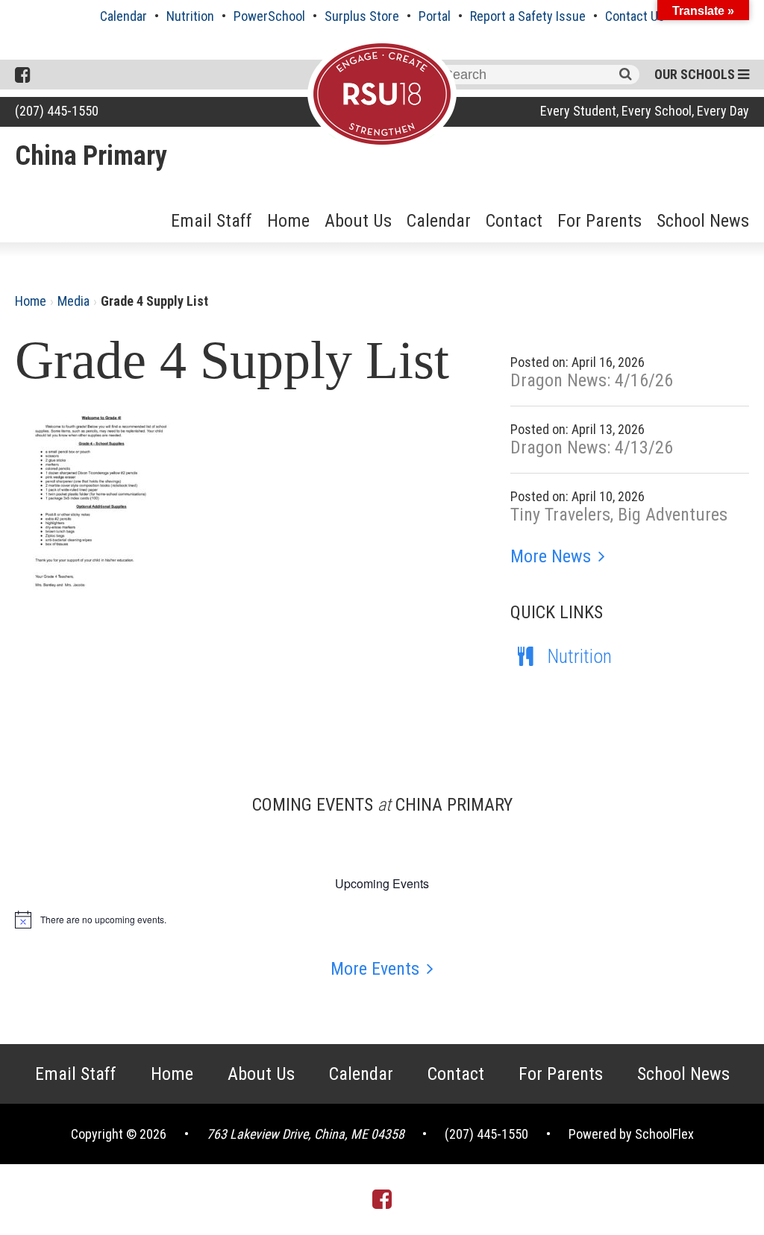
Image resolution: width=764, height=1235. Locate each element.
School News (703, 220)
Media (73, 301)
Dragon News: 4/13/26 (591, 447)
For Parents (599, 220)
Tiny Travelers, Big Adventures (618, 514)
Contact (514, 220)
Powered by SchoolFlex (631, 1134)
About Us (358, 220)
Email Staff (211, 220)
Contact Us (635, 16)
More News (550, 556)
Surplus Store (362, 16)
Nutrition (190, 16)
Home (288, 220)
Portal (435, 16)
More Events (375, 968)
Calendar (123, 16)
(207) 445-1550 (56, 111)
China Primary (91, 156)
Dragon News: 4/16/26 (591, 380)
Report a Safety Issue (528, 16)
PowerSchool (269, 16)
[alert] (382, 919)
